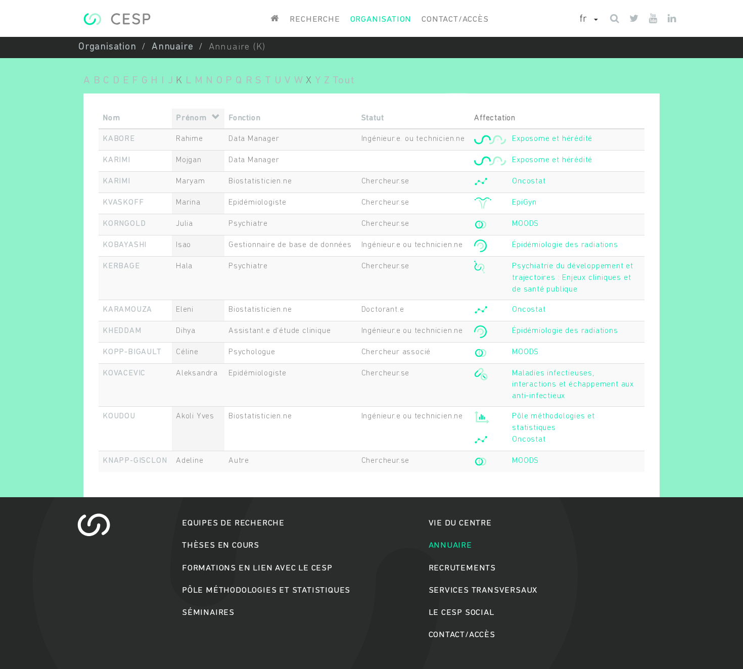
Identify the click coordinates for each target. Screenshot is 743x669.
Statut (372, 118)
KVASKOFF (123, 203)
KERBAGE (121, 266)
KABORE (119, 139)
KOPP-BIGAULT (132, 352)
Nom (111, 118)
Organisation (381, 19)
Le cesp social (461, 612)
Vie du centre (460, 523)
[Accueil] (117, 19)
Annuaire (172, 47)
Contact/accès (455, 19)
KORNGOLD (124, 224)
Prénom (191, 118)
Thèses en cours (220, 545)
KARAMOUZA (127, 310)
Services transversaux (483, 590)
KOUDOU (119, 416)
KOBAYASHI (125, 245)
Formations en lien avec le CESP (257, 568)
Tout (343, 80)
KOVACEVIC (124, 373)
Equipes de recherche (233, 523)
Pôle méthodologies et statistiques (266, 590)
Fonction (244, 118)
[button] (589, 20)
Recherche (315, 19)
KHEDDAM (122, 331)
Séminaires (208, 612)
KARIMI (116, 160)
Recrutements (462, 568)
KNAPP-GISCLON (135, 461)
